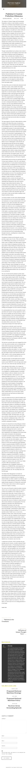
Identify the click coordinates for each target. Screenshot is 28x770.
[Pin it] (8, 610)
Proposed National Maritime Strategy (14, 692)
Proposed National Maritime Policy (14, 699)
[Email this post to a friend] (11, 610)
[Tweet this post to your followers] (5, 610)
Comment (4, 718)
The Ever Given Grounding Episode (13, 707)
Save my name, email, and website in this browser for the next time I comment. (13, 753)
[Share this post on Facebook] (3, 610)
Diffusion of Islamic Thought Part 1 (14, 631)
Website (3, 745)
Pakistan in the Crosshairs (14, 620)
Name (3, 735)
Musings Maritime (7, 18)
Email (3, 740)
